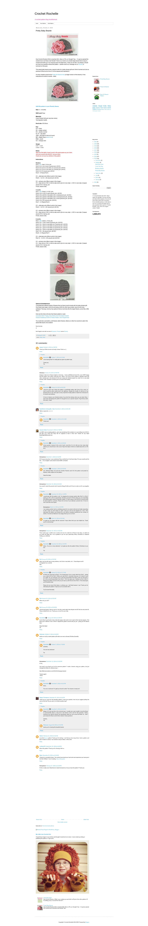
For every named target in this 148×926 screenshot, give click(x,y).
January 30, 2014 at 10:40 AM (49, 607)
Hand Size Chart (47, 897)
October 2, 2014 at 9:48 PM (51, 634)
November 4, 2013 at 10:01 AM (62, 409)
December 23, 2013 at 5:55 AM (54, 484)
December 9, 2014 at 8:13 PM (58, 683)
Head (44, 337)
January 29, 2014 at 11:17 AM (58, 572)
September (98, 173)
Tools (105, 109)
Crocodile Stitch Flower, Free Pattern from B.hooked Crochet (52, 316)
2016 (95, 152)
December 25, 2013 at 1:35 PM (58, 544)
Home (37, 23)
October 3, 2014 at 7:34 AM (58, 644)
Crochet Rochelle (46, 13)
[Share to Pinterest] (55, 335)
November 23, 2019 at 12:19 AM (51, 755)
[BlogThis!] (50, 335)
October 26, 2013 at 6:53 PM (58, 387)
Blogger (87, 922)
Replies (43, 354)
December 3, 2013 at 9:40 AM (58, 468)
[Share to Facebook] (53, 335)
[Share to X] (52, 335)
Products (99, 109)
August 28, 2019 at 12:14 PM (56, 725)
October (98, 162)
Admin (41, 735)
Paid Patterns (50, 23)
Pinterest (59, 331)
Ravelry (80, 64)
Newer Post (39, 819)
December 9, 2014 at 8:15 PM (58, 709)
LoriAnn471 (42, 746)
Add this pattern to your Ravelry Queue (47, 106)
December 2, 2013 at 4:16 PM (53, 457)
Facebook (54, 331)
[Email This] (49, 335)
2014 (95, 156)
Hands (109, 107)
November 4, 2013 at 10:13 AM (58, 419)
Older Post (86, 819)
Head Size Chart (99, 164)
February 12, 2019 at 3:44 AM (50, 735)
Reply (40, 351)
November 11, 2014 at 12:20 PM (54, 661)
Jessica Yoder (43, 430)
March (97, 177)
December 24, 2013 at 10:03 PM (54, 530)
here (63, 74)
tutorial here (49, 137)
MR (40, 164)
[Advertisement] (37, 3)
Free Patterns (43, 23)
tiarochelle (46, 357)
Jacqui (41, 347)
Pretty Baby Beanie (48, 905)
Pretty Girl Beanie (57, 74)
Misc (109, 106)
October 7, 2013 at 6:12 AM (58, 357)
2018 (95, 148)
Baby (41, 337)
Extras (98, 107)
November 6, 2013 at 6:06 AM (58, 443)
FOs (93, 110)
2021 (95, 141)
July (97, 175)
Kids (105, 106)
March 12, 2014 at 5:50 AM (57, 518)
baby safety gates (60, 759)
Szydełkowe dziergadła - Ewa (47, 409)
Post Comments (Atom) (48, 825)
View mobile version (62, 822)
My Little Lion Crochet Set (43, 834)
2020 (95, 143)
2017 (95, 150)
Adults (94, 106)
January (98, 179)
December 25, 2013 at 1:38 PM (58, 494)
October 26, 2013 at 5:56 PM (52, 372)
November (98, 160)
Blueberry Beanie (99, 168)
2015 (95, 154)
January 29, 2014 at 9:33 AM (49, 559)
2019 (95, 145)
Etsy (110, 109)
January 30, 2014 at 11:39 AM (54, 617)
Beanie (46, 738)
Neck (103, 109)
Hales (40, 755)
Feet (101, 107)
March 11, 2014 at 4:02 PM (56, 507)
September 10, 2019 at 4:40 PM (54, 746)
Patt (40, 559)
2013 (95, 158)
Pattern (94, 109)
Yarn (108, 109)
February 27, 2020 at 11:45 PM (54, 765)
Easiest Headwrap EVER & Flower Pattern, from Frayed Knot (52, 317)
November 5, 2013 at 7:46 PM (54, 430)
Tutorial (99, 110)
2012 (95, 182)
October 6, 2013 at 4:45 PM (50, 347)
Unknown (41, 634)
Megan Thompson (44, 697)
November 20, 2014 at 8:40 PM (57, 697)
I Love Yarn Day (99, 166)
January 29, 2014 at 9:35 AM (49, 598)
